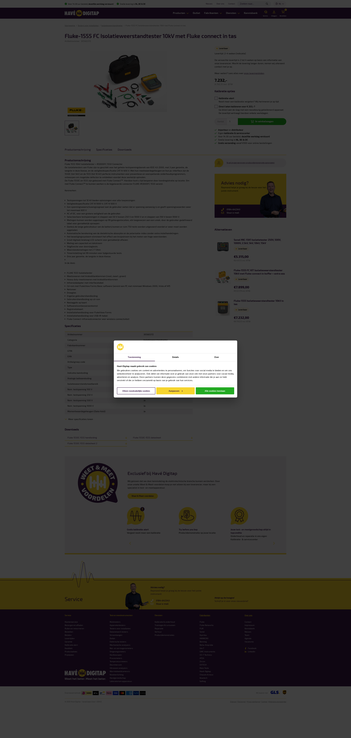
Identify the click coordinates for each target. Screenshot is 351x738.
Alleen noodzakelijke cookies (136, 391)
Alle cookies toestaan (215, 391)
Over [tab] (216, 357)
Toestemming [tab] (134, 357)
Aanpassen (174, 391)
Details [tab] (175, 357)
